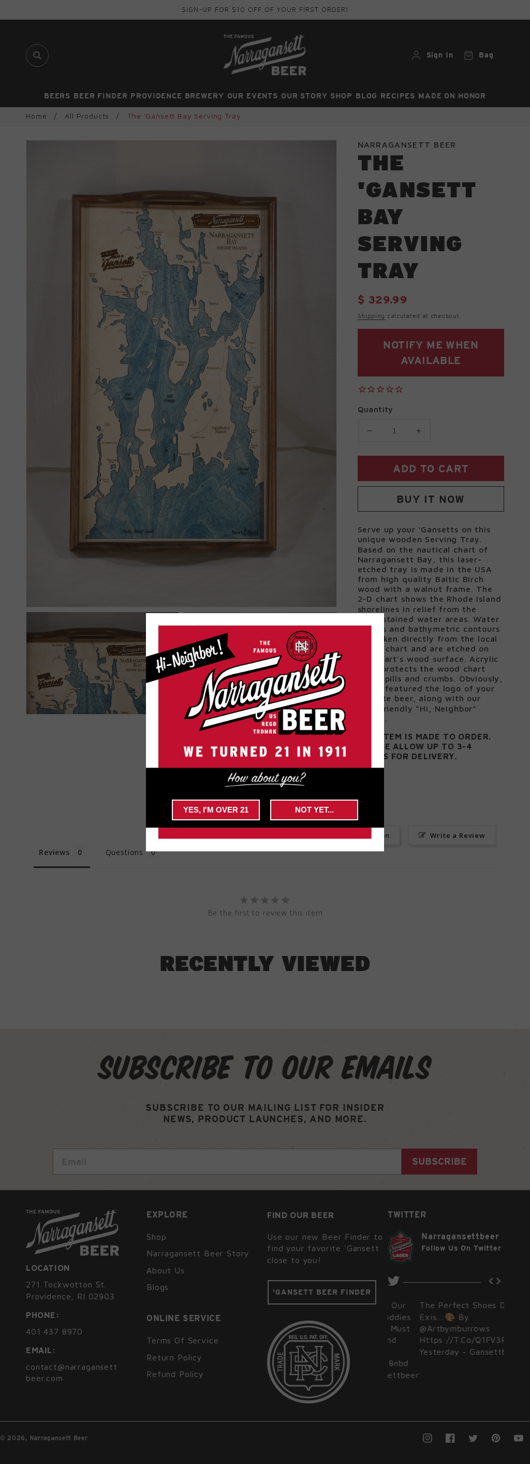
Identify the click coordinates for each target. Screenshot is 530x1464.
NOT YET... (314, 809)
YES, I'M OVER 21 (215, 809)
